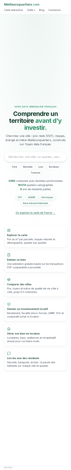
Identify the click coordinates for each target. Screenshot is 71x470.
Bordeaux (54, 167)
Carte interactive (13, 9)
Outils (31, 9)
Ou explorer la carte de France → (35, 212)
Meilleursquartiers (21, 4)
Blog (41, 9)
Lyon (40, 167)
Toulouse (35, 172)
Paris (14, 167)
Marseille (28, 167)
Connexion (54, 9)
